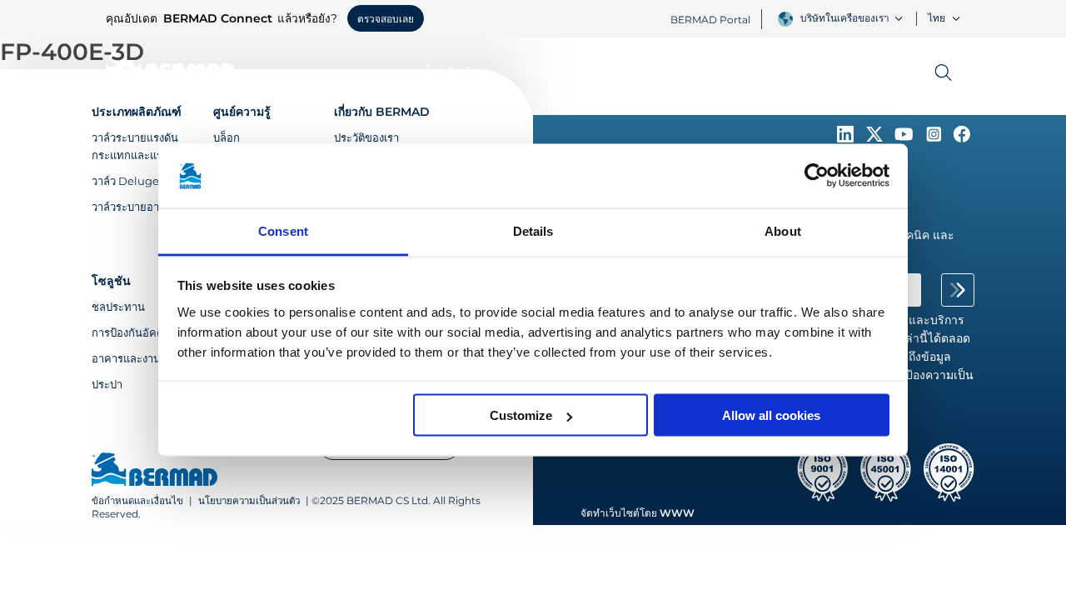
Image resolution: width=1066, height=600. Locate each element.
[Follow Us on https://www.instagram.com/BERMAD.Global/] (935, 138)
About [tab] (783, 230)
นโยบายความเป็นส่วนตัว (249, 501)
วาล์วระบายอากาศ (135, 206)
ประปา (107, 384)
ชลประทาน (118, 306)
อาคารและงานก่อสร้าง (144, 358)
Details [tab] (533, 230)
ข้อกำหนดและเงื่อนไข (137, 501)
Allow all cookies (771, 415)
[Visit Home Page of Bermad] (154, 470)
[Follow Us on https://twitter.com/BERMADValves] (876, 138)
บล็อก (226, 137)
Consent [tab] (283, 230)
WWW (677, 513)
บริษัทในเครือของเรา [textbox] (844, 18)
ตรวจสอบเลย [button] (385, 18)
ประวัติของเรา (366, 137)
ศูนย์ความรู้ (242, 111)
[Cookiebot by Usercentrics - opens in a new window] (816, 175)
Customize (521, 415)
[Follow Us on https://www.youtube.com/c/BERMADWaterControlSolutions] (905, 138)
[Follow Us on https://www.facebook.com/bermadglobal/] (962, 138)
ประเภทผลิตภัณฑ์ (137, 111)
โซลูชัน (111, 280)
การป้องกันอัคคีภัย (135, 332)
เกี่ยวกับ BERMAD (382, 111)
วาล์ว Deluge (125, 181)
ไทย (936, 18)
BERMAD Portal (710, 19)
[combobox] (854, 18)
